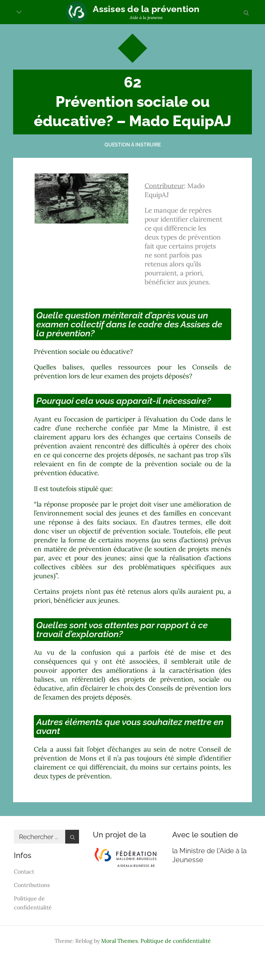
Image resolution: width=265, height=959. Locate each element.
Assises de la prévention (146, 9)
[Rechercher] (72, 837)
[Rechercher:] (46, 837)
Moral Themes (119, 940)
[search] (246, 12)
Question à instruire (133, 144)
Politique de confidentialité (175, 940)
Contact (24, 871)
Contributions (32, 884)
